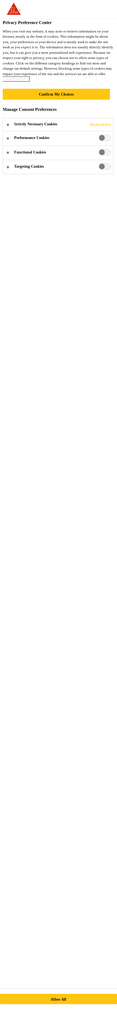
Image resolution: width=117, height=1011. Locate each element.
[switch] (105, 137)
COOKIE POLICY (16, 79)
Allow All (58, 999)
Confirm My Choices (56, 94)
